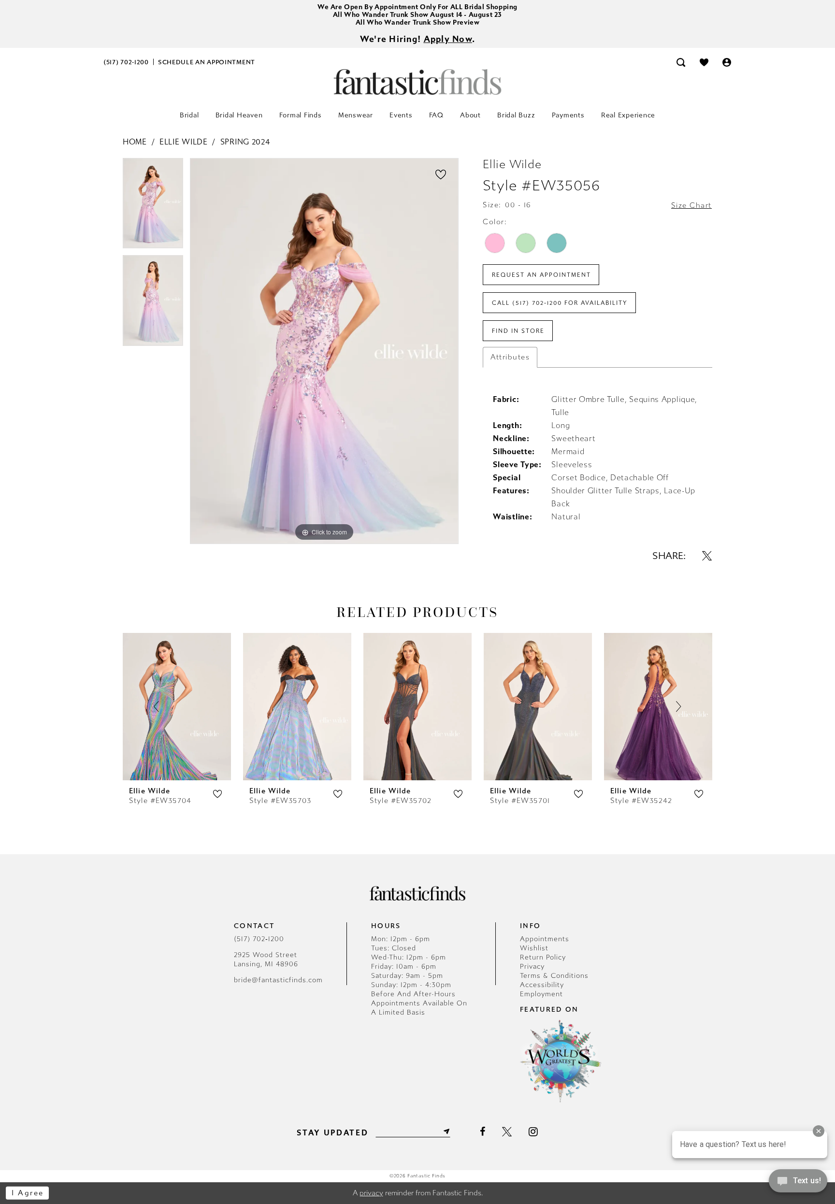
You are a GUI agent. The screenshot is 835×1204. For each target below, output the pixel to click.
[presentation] (177, 706)
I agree (28, 1193)
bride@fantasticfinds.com (278, 980)
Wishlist (534, 948)
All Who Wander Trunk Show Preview (418, 22)
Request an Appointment (541, 275)
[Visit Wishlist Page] (704, 62)
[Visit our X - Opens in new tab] (507, 1131)
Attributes (510, 357)
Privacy (532, 966)
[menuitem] (126, 62)
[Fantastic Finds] (417, 82)
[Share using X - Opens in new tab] (707, 555)
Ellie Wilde (183, 141)
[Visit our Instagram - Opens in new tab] (533, 1131)
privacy (371, 1193)
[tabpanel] (153, 207)
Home (135, 141)
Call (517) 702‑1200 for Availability (560, 303)
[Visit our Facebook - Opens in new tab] (482, 1131)
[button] (727, 62)
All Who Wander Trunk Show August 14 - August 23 (417, 15)
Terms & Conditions (554, 976)
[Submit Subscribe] (445, 1131)
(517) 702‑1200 (259, 939)
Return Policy (543, 957)
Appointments (544, 939)
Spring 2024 (245, 141)
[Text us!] (798, 1183)
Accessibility (542, 985)
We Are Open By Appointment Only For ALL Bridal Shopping (417, 7)
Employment (541, 994)
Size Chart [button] (691, 205)
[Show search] (680, 62)
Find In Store (518, 331)
